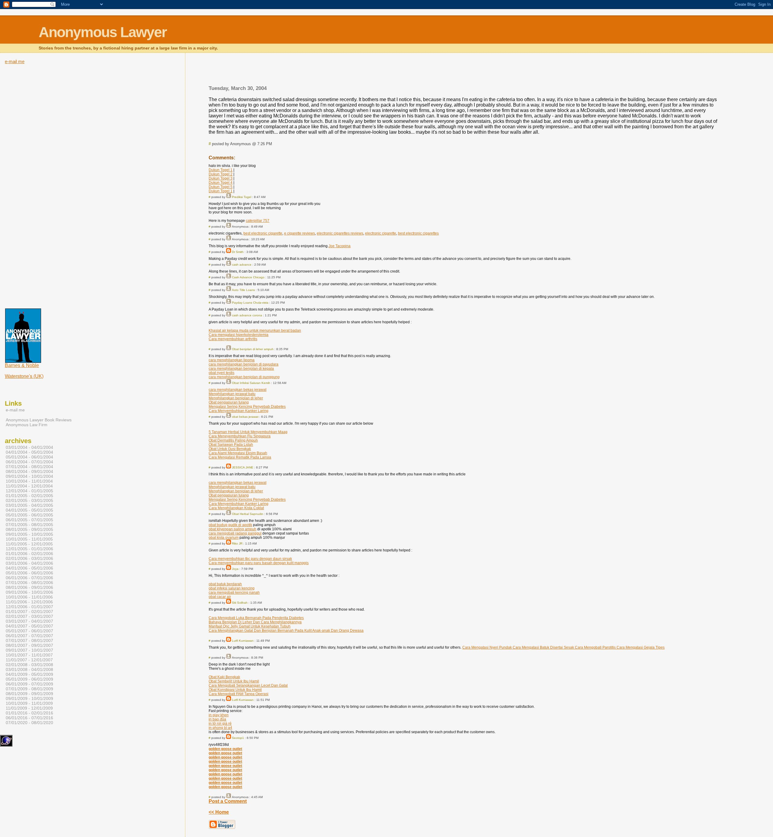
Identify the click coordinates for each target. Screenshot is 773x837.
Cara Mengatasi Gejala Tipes (641, 647)
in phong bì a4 (220, 728)
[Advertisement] (463, 71)
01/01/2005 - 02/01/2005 (29, 495)
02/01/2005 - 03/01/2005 (29, 500)
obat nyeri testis (221, 373)
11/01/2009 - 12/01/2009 (29, 708)
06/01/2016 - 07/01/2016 (29, 717)
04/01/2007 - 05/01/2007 (29, 626)
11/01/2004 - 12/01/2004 (29, 486)
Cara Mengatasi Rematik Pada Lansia (240, 457)
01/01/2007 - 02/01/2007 (29, 611)
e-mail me (14, 61)
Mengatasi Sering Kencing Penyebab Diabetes (247, 406)
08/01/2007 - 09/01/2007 (29, 645)
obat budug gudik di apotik (230, 525)
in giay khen (219, 715)
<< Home (219, 812)
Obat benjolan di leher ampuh (253, 349)
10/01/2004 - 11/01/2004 (29, 481)
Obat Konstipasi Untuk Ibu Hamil (235, 690)
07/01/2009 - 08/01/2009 (29, 688)
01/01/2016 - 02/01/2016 (29, 713)
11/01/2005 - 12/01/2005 (29, 543)
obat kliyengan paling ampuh (232, 529)
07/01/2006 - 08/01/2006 (29, 582)
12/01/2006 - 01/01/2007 (29, 606)
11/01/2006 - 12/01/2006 (29, 601)
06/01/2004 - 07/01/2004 (29, 461)
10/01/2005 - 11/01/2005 (29, 539)
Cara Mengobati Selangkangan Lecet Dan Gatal (248, 685)
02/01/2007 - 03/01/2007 (29, 616)
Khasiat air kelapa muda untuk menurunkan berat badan (255, 330)
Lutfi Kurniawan (243, 640)
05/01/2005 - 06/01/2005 (29, 515)
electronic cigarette (380, 233)
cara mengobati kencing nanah (234, 592)
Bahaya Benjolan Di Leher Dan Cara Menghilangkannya (255, 622)
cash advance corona (247, 315)
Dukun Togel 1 (221, 170)
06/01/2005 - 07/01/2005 (29, 519)
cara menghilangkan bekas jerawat (237, 390)
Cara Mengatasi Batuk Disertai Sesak (543, 647)
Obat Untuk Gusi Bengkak (230, 449)
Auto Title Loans (243, 290)
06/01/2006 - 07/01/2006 (29, 577)
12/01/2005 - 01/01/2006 (29, 548)
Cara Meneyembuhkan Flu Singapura (240, 436)
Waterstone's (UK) (24, 376)
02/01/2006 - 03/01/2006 (29, 558)
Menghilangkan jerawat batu (232, 394)
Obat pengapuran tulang (229, 402)
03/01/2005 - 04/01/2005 (29, 505)
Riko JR (237, 543)
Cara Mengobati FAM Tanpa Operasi (238, 694)
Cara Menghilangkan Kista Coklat (236, 508)
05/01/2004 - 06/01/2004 (29, 457)
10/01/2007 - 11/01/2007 (29, 655)
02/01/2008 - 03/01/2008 (29, 664)
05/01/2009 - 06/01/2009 (29, 679)
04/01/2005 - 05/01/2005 (29, 510)
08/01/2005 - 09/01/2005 (29, 529)
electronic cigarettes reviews (340, 233)
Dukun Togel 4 (221, 182)
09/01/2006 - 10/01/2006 (29, 592)
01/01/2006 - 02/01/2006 (29, 553)
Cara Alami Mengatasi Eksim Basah (238, 453)
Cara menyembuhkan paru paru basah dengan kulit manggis (259, 563)
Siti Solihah (240, 602)
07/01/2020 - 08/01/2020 (29, 722)
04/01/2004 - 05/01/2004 (29, 452)
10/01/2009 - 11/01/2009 (29, 703)
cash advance (242, 264)
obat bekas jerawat (245, 416)
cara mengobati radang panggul (235, 533)
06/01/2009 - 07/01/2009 (29, 684)
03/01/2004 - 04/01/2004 (29, 447)
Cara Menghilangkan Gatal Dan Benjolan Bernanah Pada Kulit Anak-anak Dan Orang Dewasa (286, 630)
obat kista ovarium (224, 537)
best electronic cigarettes (418, 233)
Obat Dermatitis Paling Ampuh (233, 440)
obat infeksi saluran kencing (232, 588)
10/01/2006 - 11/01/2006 (29, 597)
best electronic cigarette (262, 233)
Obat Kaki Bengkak (224, 677)
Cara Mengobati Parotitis (595, 647)
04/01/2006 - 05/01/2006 (29, 568)
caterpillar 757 (257, 221)
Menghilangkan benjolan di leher (236, 398)
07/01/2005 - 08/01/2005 (29, 524)
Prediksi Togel (241, 197)
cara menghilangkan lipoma (232, 360)
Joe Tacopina (340, 246)
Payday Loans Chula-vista (250, 302)
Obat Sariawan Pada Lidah (231, 444)
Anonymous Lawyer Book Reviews (39, 419)
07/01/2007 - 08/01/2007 (29, 640)
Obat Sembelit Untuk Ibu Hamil (234, 681)
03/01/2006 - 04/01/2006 (29, 563)
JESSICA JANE (242, 467)
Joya (235, 568)
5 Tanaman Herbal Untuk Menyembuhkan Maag (248, 432)
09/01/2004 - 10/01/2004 (29, 476)
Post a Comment (228, 801)
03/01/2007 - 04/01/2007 (29, 621)
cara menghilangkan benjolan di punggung (244, 377)
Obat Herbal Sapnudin (247, 514)
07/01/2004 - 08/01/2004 (29, 466)
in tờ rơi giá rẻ (220, 723)
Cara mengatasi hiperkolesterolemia (238, 335)
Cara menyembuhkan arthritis (233, 339)
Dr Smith (238, 252)
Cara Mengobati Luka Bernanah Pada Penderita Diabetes (256, 618)
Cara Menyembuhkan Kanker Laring (238, 411)
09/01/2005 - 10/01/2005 (29, 534)
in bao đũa (217, 719)
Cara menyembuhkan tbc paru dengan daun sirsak (250, 559)
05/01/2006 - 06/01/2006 (29, 572)
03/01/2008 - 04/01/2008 (29, 669)
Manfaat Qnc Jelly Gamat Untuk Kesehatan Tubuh (249, 626)
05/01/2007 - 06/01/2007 (29, 630)
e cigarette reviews (299, 233)
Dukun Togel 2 (221, 174)
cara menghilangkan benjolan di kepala (241, 368)
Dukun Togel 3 (221, 178)
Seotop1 (238, 738)
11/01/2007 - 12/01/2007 (29, 659)
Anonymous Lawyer (103, 32)
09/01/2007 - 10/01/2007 (29, 650)
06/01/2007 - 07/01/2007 (29, 635)
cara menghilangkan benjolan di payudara (243, 364)
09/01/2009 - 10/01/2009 (29, 698)
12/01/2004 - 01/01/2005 (29, 490)
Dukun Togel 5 (221, 187)
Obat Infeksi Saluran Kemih (251, 383)
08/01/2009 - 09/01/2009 (29, 693)
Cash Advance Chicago (248, 277)
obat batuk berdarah (225, 584)
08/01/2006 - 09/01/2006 (29, 587)
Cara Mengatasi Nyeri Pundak (487, 647)
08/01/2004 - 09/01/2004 (29, 471)
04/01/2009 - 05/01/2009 (29, 674)
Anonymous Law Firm (26, 424)
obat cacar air (220, 597)
